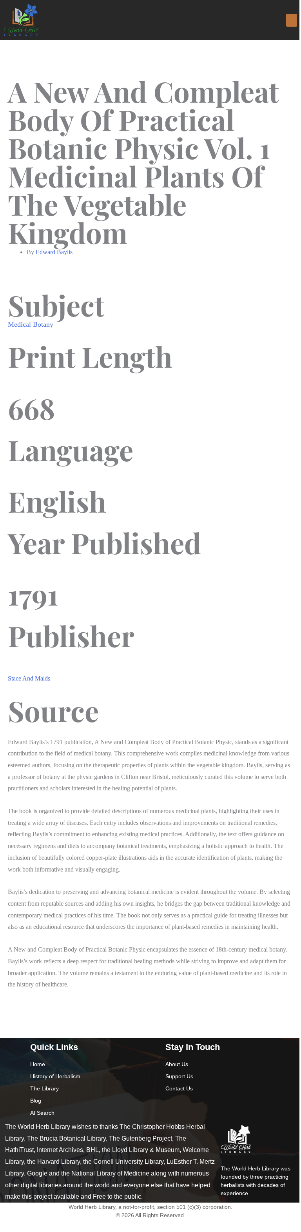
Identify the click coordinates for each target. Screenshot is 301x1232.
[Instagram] (183, 1104)
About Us (176, 1064)
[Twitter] (198, 1104)
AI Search (42, 1113)
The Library (44, 1088)
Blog (35, 1100)
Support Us (179, 1076)
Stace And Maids (29, 678)
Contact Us (179, 1088)
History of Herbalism (55, 1076)
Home (37, 1064)
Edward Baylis (54, 252)
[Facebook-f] (168, 1104)
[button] (291, 20)
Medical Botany (30, 324)
